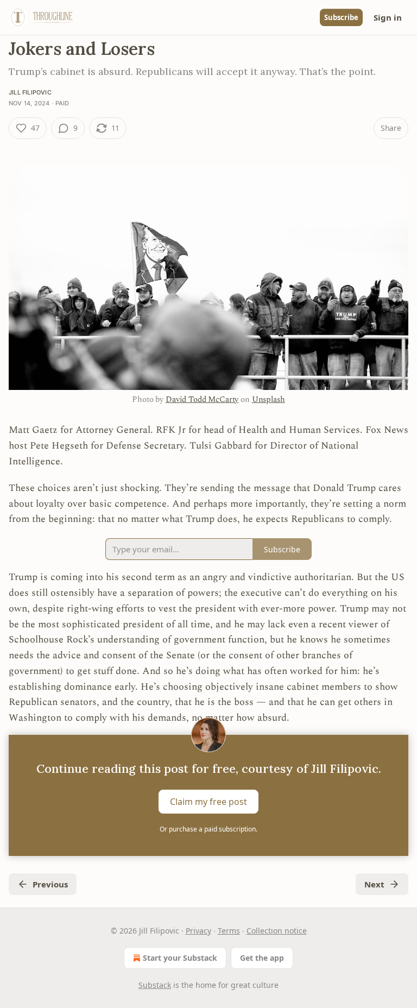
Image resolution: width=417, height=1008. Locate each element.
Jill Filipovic (30, 92)
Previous (50, 884)
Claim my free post (208, 802)
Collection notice (277, 930)
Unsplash (268, 399)
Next (374, 884)
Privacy (198, 930)
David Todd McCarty (202, 399)
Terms (229, 930)
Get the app (262, 958)
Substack (154, 985)
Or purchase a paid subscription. (208, 829)
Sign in (388, 17)
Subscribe (341, 17)
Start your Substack (180, 958)
